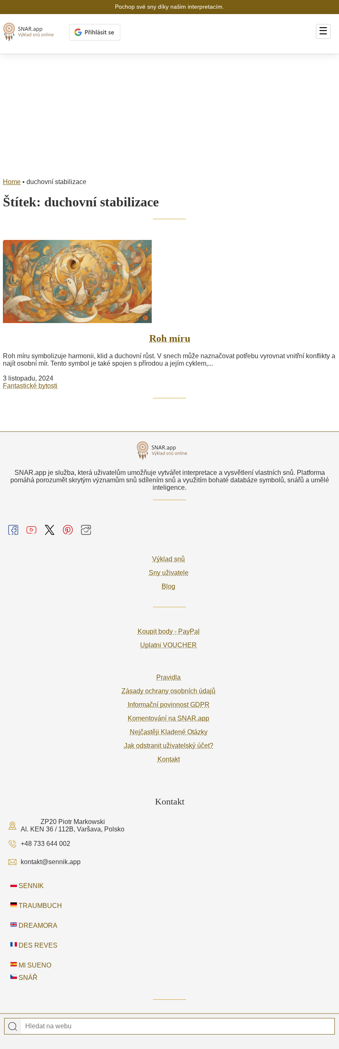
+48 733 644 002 (45, 843)
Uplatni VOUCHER (168, 645)
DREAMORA (37, 925)
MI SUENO (34, 965)
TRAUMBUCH (39, 905)
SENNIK (30, 885)
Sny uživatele (169, 572)
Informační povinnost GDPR (169, 704)
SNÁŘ (27, 977)
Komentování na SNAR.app (168, 718)
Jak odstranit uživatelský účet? (168, 745)
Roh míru (169, 338)
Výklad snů (168, 559)
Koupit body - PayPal (169, 631)
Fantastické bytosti (30, 385)
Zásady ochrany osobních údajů (168, 691)
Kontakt (169, 759)
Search (12, 1026)
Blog (168, 586)
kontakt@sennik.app (51, 861)
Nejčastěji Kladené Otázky (169, 731)
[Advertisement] (169, 116)
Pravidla (168, 677)
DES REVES (37, 945)
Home (12, 181)
